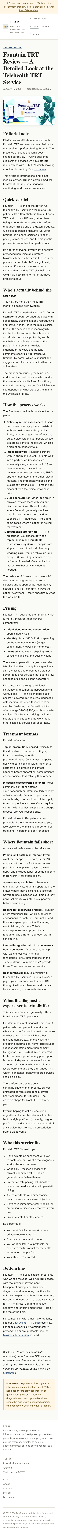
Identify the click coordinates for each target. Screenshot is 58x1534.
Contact (34, 34)
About (45, 26)
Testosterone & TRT (14, 1472)
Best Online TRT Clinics (27, 1322)
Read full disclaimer (28, 10)
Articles (34, 26)
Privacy (7, 1492)
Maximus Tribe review (16, 1335)
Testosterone (12, 47)
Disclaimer (40, 169)
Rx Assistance (38, 18)
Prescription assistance (16, 1463)
